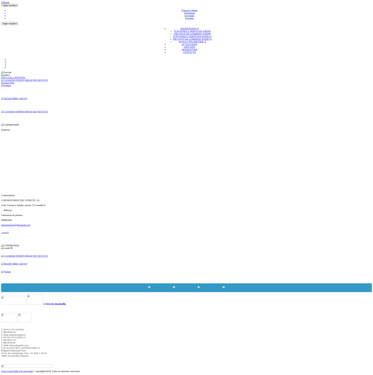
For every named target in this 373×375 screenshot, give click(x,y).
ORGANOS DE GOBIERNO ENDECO (192, 39)
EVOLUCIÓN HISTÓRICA (192, 42)
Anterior (5, 232)
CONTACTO (189, 52)
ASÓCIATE (189, 47)
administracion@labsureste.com (15, 225)
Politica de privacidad (23, 371)
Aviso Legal (7, 371)
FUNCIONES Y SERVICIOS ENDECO (192, 36)
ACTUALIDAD (189, 44)
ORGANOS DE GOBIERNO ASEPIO (192, 34)
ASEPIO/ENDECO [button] (189, 28)
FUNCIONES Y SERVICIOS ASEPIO (192, 31)
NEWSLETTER (189, 49)
